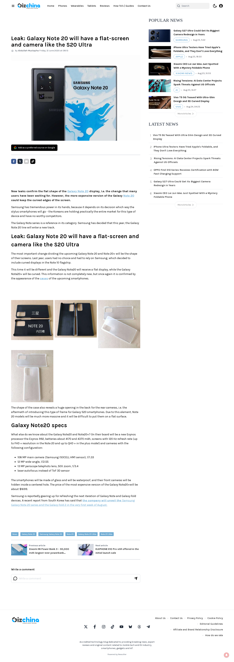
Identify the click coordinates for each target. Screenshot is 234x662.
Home (50, 5)
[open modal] (221, 6)
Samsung (182, 39)
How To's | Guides (123, 5)
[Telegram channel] (148, 627)
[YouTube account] (121, 627)
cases (44, 278)
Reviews (105, 5)
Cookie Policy (215, 618)
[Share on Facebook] (13, 161)
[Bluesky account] (130, 627)
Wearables (77, 5)
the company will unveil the (102, 500)
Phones (62, 5)
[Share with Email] (26, 161)
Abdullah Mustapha (28, 50)
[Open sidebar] (13, 6)
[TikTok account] (112, 627)
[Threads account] (139, 627)
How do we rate (214, 635)
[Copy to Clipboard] (32, 161)
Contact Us (144, 5)
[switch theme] (215, 6)
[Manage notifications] (226, 655)
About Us (160, 618)
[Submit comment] (136, 578)
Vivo (178, 106)
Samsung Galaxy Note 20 (51, 534)
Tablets (91, 5)
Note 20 (128, 195)
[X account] (86, 627)
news (14, 534)
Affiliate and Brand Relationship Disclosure (198, 629)
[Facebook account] (95, 627)
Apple (179, 56)
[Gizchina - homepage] (29, 6)
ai (177, 89)
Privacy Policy (195, 618)
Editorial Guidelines (211, 623)
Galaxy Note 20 (78, 191)
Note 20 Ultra (106, 534)
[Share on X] (20, 161)
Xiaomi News (184, 73)
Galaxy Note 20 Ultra (87, 534)
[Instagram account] (104, 627)
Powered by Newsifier (117, 654)
